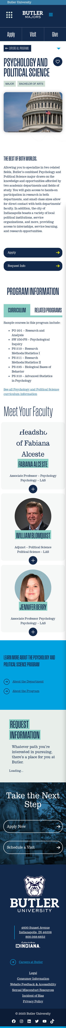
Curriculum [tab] (17, 310)
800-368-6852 (35, 937)
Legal (33, 973)
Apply (11, 34)
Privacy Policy (33, 1001)
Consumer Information (33, 979)
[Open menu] (51, 14)
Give (55, 34)
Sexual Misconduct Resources (33, 990)
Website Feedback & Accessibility (33, 984)
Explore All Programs (19, 48)
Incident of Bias (33, 996)
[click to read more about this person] (33, 489)
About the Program (25, 691)
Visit (33, 34)
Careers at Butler (31, 962)
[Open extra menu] (9, 14)
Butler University (19, 2)
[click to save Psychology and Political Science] (57, 61)
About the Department (28, 681)
